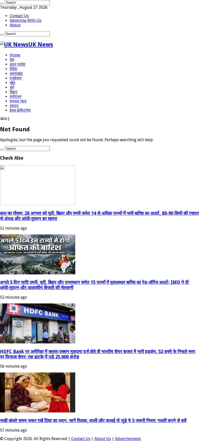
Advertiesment (128, 438)
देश (12, 59)
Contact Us (19, 16)
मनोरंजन (15, 96)
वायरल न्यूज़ (18, 101)
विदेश (13, 69)
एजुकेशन (16, 78)
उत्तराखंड (16, 73)
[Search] (2, 3)
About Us (102, 438)
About (15, 25)
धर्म (12, 87)
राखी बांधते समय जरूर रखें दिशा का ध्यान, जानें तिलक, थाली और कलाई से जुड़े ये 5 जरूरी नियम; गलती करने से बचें (93, 420)
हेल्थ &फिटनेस (20, 110)
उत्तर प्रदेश (17, 64)
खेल (12, 82)
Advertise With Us (25, 20)
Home (15, 55)
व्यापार (14, 105)
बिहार (13, 92)
